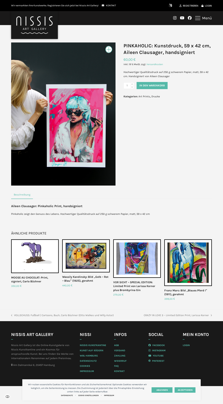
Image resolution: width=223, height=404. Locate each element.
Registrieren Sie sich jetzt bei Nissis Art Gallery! (73, 5)
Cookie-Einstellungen (88, 395)
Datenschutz (67, 395)
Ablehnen (162, 390)
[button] (203, 18)
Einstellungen (7, 397)
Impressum (109, 395)
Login (208, 5)
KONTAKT (111, 5)
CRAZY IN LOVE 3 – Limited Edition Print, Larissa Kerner (176, 315)
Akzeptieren (185, 390)
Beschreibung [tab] (22, 194)
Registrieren (190, 5)
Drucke (155, 96)
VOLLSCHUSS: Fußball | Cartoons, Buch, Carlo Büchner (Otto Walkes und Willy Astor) (62, 315)
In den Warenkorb (152, 85)
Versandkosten (155, 64)
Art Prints (144, 96)
